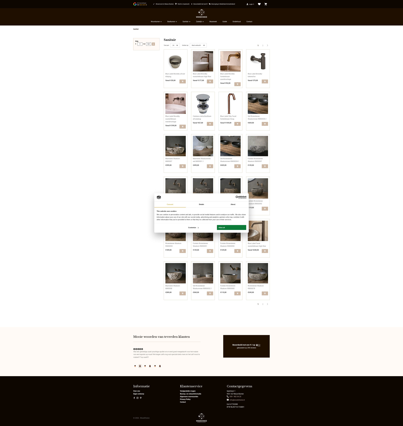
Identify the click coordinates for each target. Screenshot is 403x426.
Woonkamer (155, 22)
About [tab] (233, 204)
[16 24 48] (175, 45)
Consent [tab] (170, 204)
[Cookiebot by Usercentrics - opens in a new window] (237, 197)
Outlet (224, 22)
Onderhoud (237, 22)
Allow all (222, 227)
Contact (249, 22)
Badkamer (171, 22)
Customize (192, 227)
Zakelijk (199, 22)
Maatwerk (213, 22)
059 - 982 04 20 (235, 397)
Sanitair (185, 22)
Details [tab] (201, 204)
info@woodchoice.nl (237, 400)
